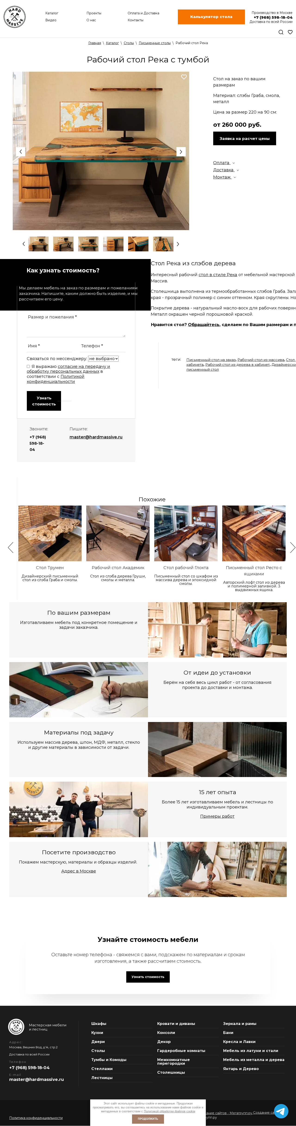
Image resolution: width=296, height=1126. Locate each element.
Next (181, 151)
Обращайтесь (203, 324)
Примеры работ (217, 816)
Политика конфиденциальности (36, 1118)
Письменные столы (155, 43)
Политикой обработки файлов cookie (169, 1111)
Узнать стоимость (44, 401)
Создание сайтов (267, 1113)
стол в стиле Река (218, 274)
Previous (20, 151)
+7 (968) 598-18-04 (38, 443)
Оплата (222, 162)
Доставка (224, 170)
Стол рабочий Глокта (186, 567)
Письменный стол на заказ (211, 360)
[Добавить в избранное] (184, 77)
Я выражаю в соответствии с (68, 374)
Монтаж (222, 177)
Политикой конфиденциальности (55, 379)
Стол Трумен (50, 567)
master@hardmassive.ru (96, 437)
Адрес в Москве (78, 871)
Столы (129, 43)
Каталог (112, 43)
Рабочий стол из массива (260, 360)
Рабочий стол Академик (118, 567)
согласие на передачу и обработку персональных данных (68, 369)
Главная (94, 43)
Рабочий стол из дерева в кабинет (237, 364)
